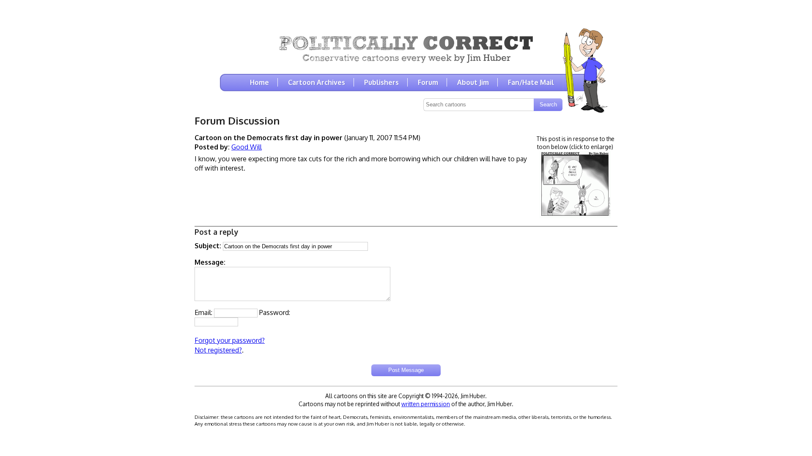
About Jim (473, 82)
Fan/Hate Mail (531, 82)
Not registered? (218, 350)
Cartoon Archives (316, 82)
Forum (428, 82)
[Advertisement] (406, 12)
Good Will (246, 147)
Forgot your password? (230, 340)
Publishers (381, 82)
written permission (425, 403)
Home (259, 82)
